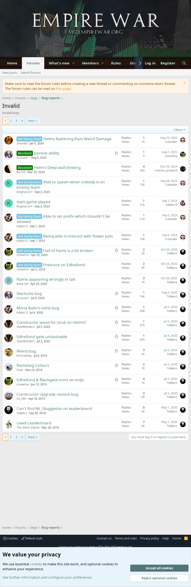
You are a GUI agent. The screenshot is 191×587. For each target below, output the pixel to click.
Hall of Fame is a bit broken (68, 250)
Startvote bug (29, 293)
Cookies (12, 538)
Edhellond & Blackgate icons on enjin (50, 379)
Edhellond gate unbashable (42, 336)
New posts (9, 72)
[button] (73, 63)
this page (63, 88)
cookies (36, 564)
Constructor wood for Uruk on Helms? (51, 322)
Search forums (31, 72)
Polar (20, 370)
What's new (59, 63)
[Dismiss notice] (184, 83)
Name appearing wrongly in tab (46, 279)
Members (90, 63)
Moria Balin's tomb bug (38, 308)
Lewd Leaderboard (34, 423)
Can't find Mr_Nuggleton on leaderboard (54, 408)
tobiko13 (171, 205)
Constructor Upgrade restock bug (47, 394)
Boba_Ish (22, 284)
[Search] (184, 63)
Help (165, 538)
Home (12, 63)
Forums (33, 63)
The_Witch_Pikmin (28, 428)
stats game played (33, 201)
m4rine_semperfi (166, 170)
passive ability (46, 153)
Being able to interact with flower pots (78, 236)
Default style (33, 538)
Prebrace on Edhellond (64, 264)
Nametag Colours (33, 365)
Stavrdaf (22, 143)
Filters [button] (178, 130)
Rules (116, 63)
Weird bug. (27, 351)
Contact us (104, 538)
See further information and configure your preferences (47, 577)
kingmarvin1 (25, 192)
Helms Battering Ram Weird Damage (77, 138)
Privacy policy (149, 538)
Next (31, 121)
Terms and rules (126, 538)
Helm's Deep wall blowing (57, 167)
